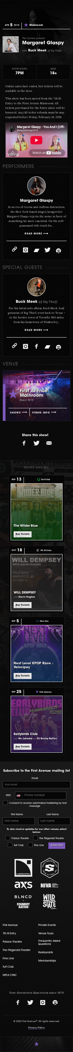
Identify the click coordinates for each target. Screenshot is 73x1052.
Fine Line (38, 845)
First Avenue (10, 925)
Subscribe (57, 845)
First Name (17, 814)
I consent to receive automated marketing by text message (37, 804)
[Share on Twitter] (36, 443)
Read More (33, 234)
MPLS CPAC (10, 975)
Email (35, 778)
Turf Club (18, 845)
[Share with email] (48, 443)
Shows (15, 413)
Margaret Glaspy (36, 201)
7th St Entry (9, 933)
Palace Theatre (20, 838)
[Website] (14, 249)
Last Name (52, 814)
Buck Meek (36, 302)
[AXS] (23, 885)
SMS (8, 795)
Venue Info (41, 413)
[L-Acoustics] (23, 868)
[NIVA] (49, 885)
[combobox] (19, 795)
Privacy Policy (36, 1028)
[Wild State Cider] (49, 902)
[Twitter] (47, 250)
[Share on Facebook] (24, 443)
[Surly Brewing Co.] (49, 868)
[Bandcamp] (36, 250)
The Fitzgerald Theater (51, 838)
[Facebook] (36, 346)
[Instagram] (25, 250)
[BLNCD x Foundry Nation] (23, 901)
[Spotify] (58, 250)
